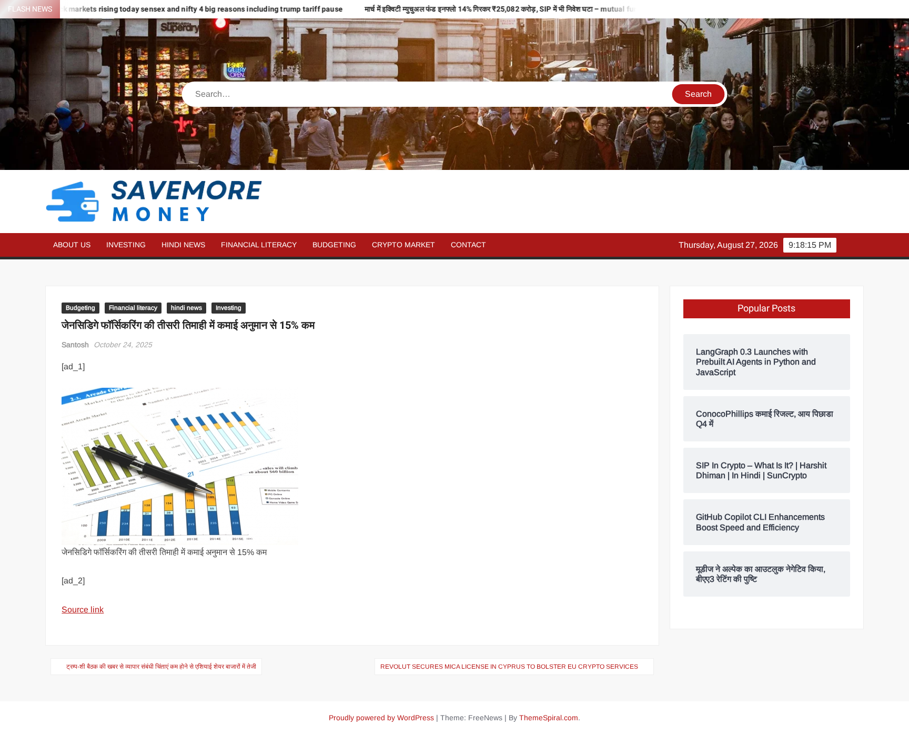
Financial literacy (259, 244)
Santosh (75, 344)
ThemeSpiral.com (548, 717)
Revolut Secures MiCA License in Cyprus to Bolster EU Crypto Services (509, 666)
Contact (468, 244)
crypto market (403, 244)
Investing (126, 244)
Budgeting (334, 244)
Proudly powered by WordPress (381, 717)
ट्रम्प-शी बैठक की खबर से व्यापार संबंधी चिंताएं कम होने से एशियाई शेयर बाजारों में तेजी (161, 666)
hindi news (183, 244)
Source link (83, 609)
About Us (71, 244)
